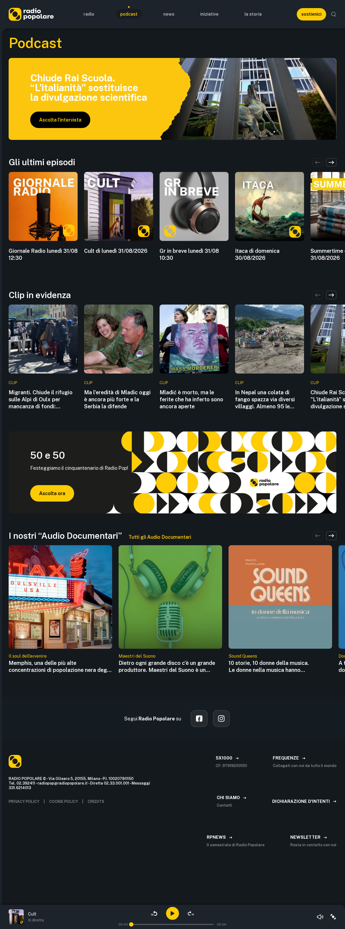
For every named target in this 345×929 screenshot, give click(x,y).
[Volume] (320, 917)
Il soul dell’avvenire (28, 656)
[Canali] (333, 917)
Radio (89, 14)
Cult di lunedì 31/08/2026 (115, 251)
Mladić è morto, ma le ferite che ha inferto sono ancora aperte (191, 399)
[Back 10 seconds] (154, 913)
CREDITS (96, 801)
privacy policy (24, 801)
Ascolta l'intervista (60, 120)
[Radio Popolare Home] (31, 14)
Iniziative (209, 14)
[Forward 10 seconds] (191, 913)
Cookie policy (63, 801)
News (168, 14)
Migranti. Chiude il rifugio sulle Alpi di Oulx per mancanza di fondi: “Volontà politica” (41, 399)
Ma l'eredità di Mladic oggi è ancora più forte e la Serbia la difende (117, 399)
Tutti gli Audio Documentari (160, 537)
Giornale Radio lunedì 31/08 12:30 (43, 254)
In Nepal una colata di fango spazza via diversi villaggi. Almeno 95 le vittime (265, 399)
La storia (253, 14)
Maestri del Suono (137, 656)
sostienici (311, 14)
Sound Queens (243, 656)
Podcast (128, 14)
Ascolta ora (52, 493)
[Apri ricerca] (333, 14)
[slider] (131, 924)
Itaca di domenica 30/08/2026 (257, 254)
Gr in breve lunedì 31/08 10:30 (189, 254)
